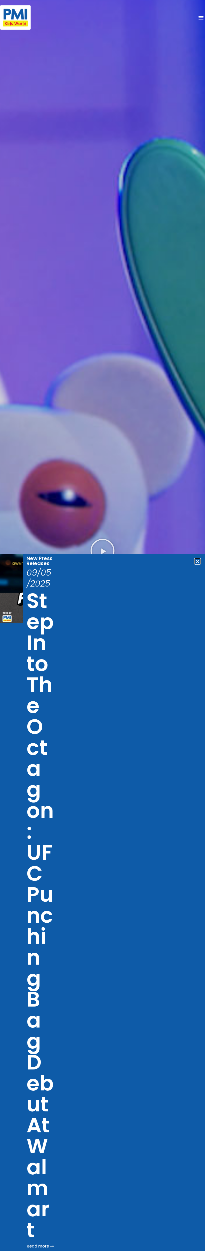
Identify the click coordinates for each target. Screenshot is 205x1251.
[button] (197, 561)
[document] (102, 625)
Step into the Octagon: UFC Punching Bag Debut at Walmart (40, 915)
